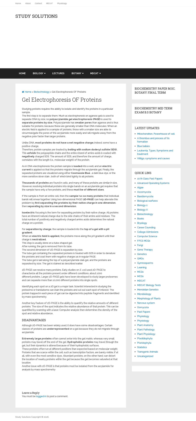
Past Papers (143, 311)
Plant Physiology (146, 334)
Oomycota (143, 307)
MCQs (140, 271)
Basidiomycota (145, 196)
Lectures (58, 73)
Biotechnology (42, 92)
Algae (140, 187)
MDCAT (49, 3)
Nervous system (146, 303)
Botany (76, 73)
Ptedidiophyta (144, 338)
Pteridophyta (144, 343)
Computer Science (147, 236)
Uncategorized (145, 356)
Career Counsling (146, 227)
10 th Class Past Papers (149, 178)
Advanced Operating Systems (153, 183)
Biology (38, 73)
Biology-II (142, 209)
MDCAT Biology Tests (149, 285)
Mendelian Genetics (148, 289)
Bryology (142, 223)
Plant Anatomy (145, 325)
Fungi (140, 245)
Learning (141, 267)
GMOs (140, 258)
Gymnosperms (145, 263)
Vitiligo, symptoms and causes (153, 158)
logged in (41, 396)
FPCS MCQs (143, 240)
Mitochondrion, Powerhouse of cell (156, 133)
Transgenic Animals (147, 351)
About (28, 3)
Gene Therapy (145, 249)
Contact (38, 3)
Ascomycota (144, 192)
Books (140, 218)
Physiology (62, 3)
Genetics (142, 254)
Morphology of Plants (149, 298)
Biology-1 (142, 205)
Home (18, 3)
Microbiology (144, 294)
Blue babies (143, 146)
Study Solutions (36, 16)
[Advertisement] (98, 47)
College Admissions (147, 232)
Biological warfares (147, 200)
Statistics (142, 347)
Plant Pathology (146, 329)
